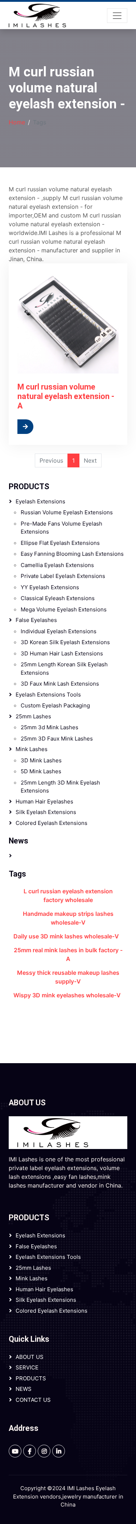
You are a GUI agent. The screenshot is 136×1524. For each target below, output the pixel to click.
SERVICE (27, 1367)
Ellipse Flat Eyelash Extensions (60, 542)
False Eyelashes (36, 620)
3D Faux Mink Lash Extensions (60, 683)
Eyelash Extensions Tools (48, 694)
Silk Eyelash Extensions (46, 812)
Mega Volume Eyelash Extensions (64, 609)
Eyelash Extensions (40, 501)
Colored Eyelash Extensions (51, 822)
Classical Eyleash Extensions (58, 598)
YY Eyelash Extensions (50, 587)
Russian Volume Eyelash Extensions (67, 512)
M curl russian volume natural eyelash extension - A (65, 396)
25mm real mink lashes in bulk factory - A (68, 954)
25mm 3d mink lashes (49, 727)
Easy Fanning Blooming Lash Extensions (72, 553)
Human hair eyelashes (44, 801)
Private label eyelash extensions (63, 576)
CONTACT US (33, 1399)
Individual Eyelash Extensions (58, 631)
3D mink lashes (41, 760)
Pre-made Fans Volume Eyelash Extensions (61, 527)
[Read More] (43, 426)
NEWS (24, 1388)
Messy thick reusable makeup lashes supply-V (68, 977)
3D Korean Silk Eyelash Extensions (65, 642)
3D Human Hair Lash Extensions (62, 653)
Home (17, 122)
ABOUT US (30, 1356)
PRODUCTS (29, 486)
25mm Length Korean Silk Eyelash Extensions (64, 668)
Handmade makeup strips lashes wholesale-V (68, 918)
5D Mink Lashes (41, 771)
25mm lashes (33, 716)
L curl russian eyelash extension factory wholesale (68, 895)
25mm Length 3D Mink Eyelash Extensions (60, 786)
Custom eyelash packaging (55, 705)
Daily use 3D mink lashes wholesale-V (66, 936)
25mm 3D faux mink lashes (57, 738)
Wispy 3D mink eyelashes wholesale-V (67, 995)
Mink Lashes (32, 749)
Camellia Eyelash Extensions (57, 565)
